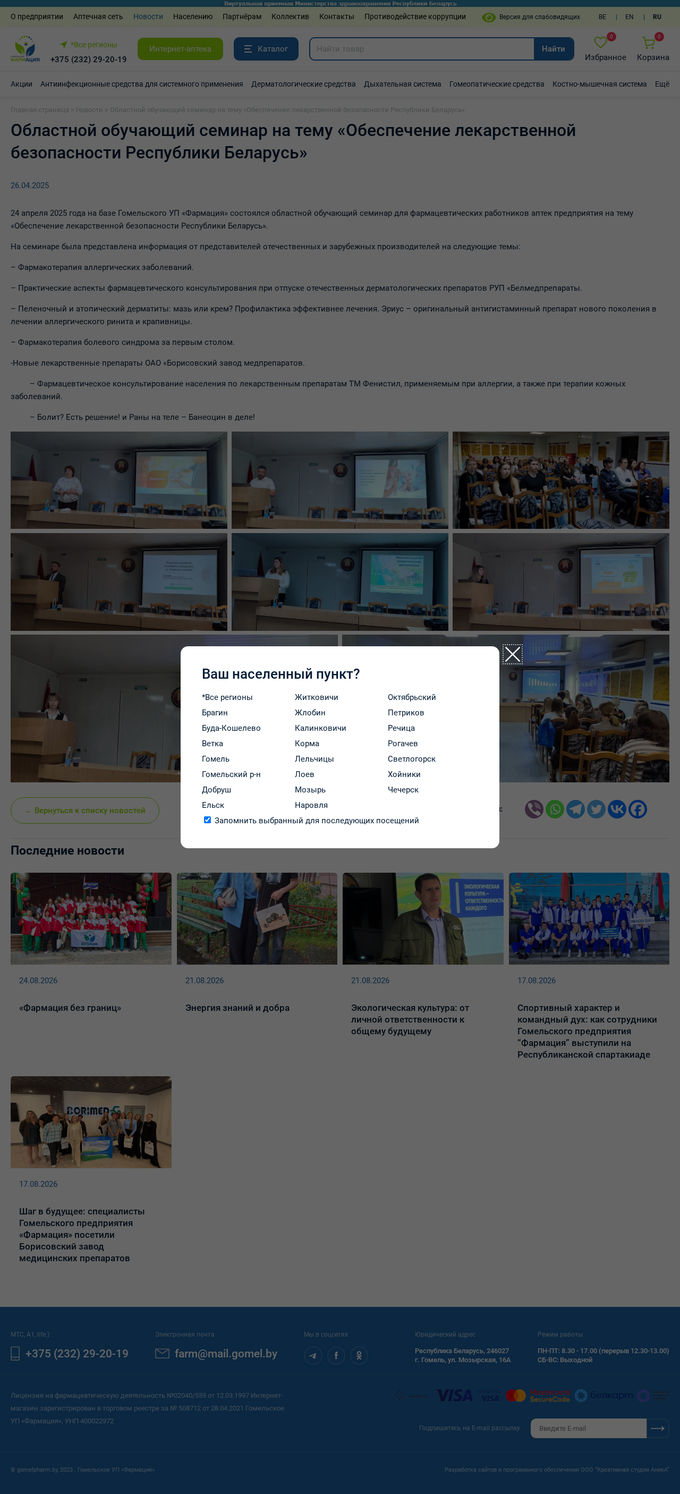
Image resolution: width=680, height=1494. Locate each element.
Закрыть (513, 654)
